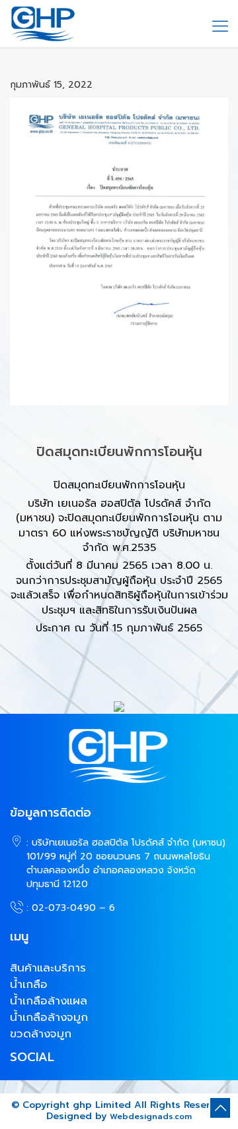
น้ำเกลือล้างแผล (48, 1000)
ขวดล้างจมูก (40, 1033)
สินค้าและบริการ (48, 967)
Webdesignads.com (151, 1116)
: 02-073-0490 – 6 (70, 908)
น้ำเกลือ (29, 984)
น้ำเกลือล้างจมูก (49, 1017)
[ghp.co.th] (43, 23)
